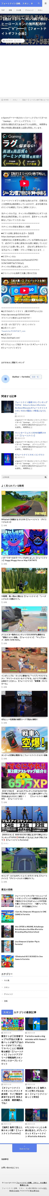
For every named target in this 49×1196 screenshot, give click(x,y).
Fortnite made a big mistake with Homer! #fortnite (35, 1039)
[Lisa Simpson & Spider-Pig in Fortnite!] (7, 946)
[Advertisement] (24, 71)
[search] (46, 477)
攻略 (10, 10)
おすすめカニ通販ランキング (12, 362)
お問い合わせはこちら (10, 1167)
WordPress (34, 1191)
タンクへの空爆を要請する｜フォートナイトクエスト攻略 (24, 755)
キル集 (18, 10)
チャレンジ (29, 10)
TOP (2, 10)
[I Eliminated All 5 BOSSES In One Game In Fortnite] (7, 961)
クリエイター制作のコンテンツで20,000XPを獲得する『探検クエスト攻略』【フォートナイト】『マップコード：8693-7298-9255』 (23, 637)
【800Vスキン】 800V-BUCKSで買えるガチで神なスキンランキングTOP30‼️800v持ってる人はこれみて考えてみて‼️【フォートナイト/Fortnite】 (24, 837)
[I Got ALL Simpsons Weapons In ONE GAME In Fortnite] (7, 916)
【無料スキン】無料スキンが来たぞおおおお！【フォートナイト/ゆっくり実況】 (36, 1092)
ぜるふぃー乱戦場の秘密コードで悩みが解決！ (20, 719)
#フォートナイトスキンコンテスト (30, 454)
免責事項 (4, 1159)
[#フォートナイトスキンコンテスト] (7, 459)
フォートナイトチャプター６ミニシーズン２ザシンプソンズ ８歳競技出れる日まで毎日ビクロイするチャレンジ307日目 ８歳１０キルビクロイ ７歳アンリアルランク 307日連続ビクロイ (31, 901)
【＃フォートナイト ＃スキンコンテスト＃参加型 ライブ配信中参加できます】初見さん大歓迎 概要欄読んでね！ (11, 1095)
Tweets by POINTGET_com (13, 331)
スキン (40, 10)
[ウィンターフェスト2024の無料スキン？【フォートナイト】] (7, 437)
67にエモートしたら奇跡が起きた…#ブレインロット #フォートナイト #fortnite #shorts (36, 1132)
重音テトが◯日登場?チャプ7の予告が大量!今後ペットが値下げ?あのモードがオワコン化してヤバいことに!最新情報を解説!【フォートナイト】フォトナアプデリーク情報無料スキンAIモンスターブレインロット (12, 1050)
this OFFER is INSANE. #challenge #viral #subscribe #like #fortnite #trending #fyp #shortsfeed (29, 929)
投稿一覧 (35, 377)
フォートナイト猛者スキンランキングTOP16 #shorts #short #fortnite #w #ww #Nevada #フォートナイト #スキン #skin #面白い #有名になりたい (31, 408)
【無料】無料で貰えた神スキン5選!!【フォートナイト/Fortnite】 (12, 1130)
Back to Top (24, 1149)
